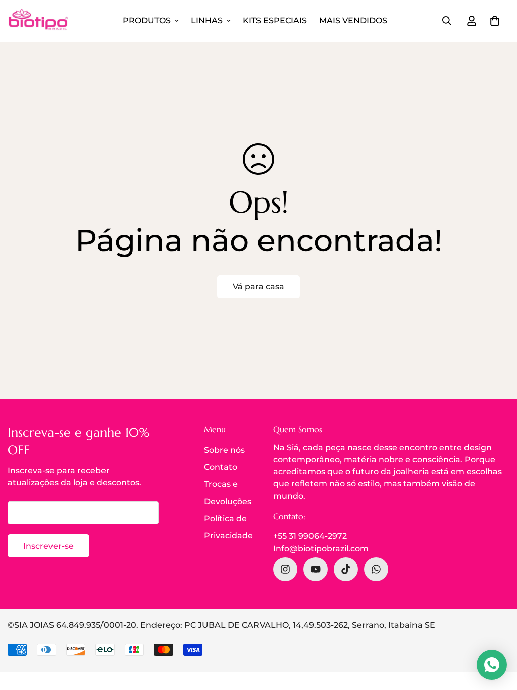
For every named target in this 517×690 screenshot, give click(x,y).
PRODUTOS (147, 20)
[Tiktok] (346, 569)
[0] (494, 20)
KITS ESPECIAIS (275, 20)
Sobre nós (224, 450)
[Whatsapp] (376, 569)
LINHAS (207, 20)
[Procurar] (447, 21)
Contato (220, 467)
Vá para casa (258, 286)
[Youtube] (315, 569)
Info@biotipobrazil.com (321, 548)
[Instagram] (285, 569)
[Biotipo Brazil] (38, 21)
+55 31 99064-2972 (310, 536)
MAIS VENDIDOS (353, 20)
